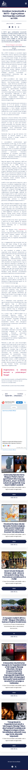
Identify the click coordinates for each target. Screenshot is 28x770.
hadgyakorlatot (22, 229)
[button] (9, 27)
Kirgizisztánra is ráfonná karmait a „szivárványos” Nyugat (15, 372)
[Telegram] (12, 767)
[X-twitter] (15, 767)
